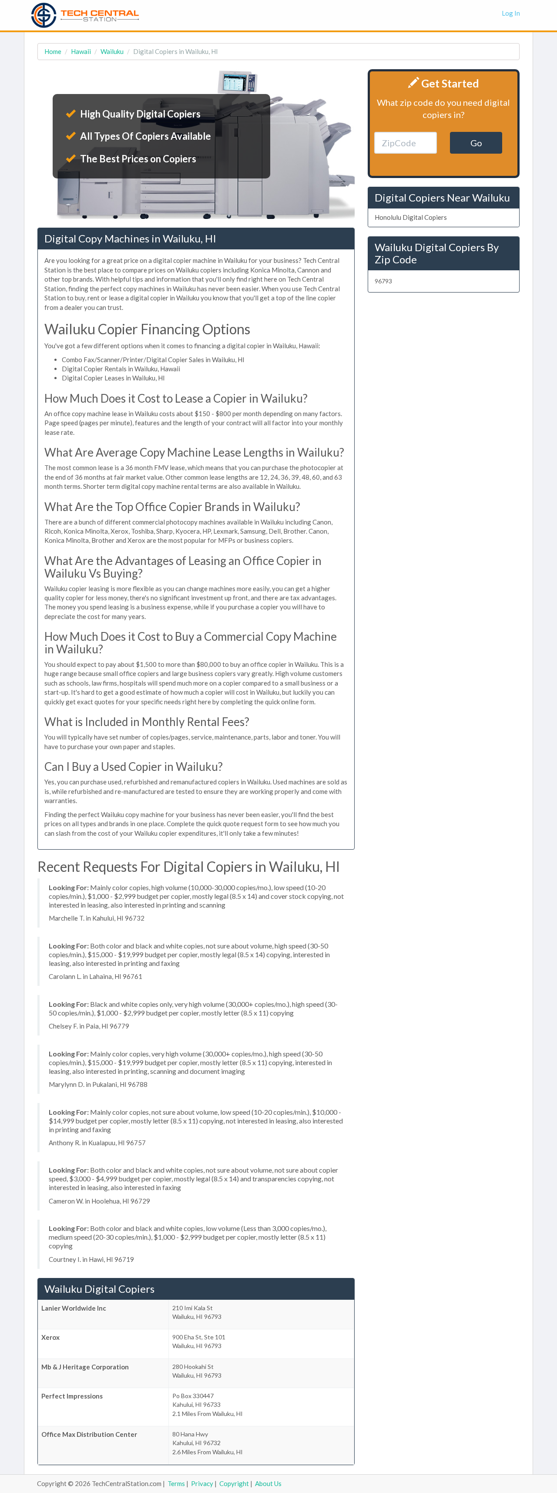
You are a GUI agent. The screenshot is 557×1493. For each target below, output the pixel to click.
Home (52, 51)
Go (476, 143)
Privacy (202, 1483)
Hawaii (81, 51)
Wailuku (112, 51)
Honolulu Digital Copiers (411, 217)
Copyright (234, 1483)
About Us (268, 1483)
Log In (511, 13)
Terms (176, 1483)
